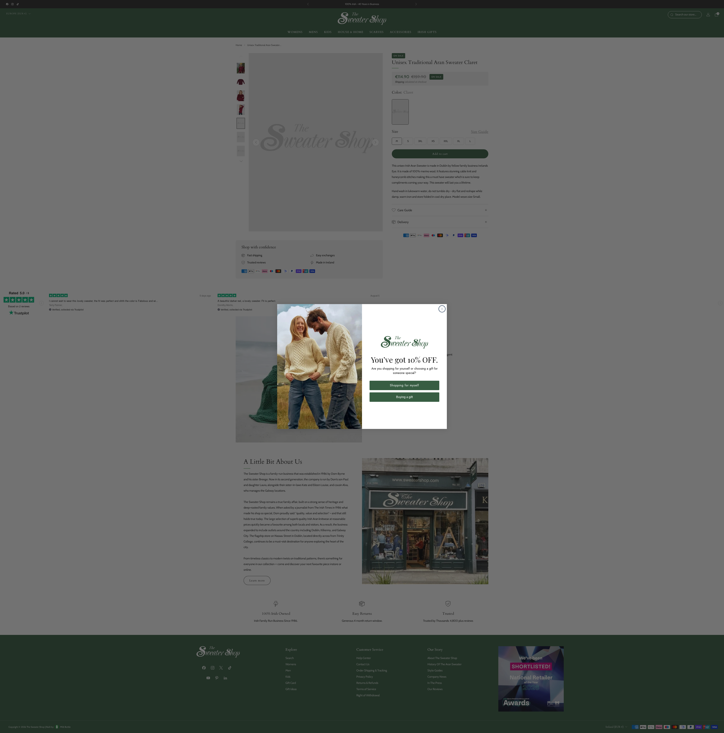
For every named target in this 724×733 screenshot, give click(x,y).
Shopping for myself (404, 385)
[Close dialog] (442, 309)
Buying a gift (404, 397)
